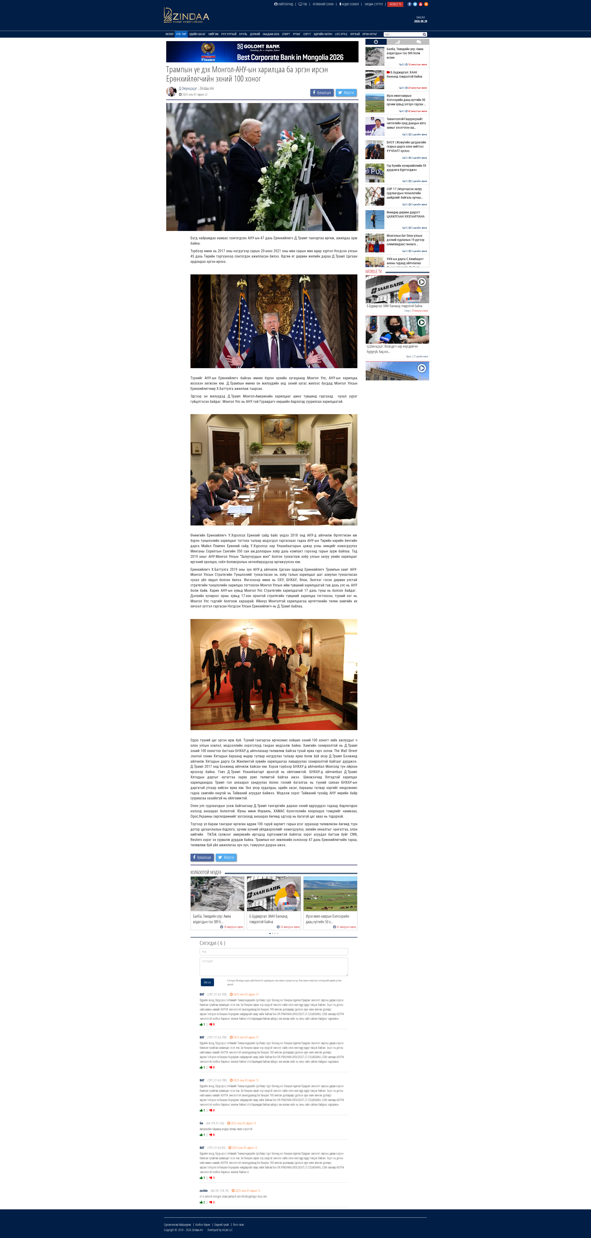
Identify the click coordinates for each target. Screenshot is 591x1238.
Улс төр (181, 34)
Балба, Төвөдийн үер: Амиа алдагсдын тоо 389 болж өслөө (407, 53)
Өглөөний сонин (323, 4)
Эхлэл (169, 34)
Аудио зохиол (350, 4)
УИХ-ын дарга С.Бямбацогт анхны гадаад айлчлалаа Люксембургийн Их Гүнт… (407, 263)
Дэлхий (255, 34)
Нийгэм (213, 34)
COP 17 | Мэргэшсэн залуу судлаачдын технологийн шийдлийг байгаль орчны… (407, 193)
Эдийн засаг (197, 34)
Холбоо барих (202, 1224)
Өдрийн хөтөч (323, 34)
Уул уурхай (228, 34)
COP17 (307, 34)
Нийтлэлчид (285, 4)
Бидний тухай (221, 1224)
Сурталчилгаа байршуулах (177, 1224)
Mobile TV (395, 4)
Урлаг (297, 34)
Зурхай (355, 34)
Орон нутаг (369, 34)
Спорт (286, 34)
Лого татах (238, 1224)
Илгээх (207, 982)
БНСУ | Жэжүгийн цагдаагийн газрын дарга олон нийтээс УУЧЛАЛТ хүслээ (407, 146)
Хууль (243, 34)
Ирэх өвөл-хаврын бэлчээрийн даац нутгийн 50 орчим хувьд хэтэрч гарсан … (407, 100)
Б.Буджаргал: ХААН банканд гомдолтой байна (407, 74)
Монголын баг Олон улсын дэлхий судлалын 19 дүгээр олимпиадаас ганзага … (407, 240)
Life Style (341, 34)
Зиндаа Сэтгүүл (374, 4)
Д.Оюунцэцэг (188, 88)
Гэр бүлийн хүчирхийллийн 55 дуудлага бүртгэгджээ (407, 168)
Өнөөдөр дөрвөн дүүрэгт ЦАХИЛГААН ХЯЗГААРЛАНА (407, 214)
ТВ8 (304, 4)
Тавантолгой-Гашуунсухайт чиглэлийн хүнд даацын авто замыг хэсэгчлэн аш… (407, 123)
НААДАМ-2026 (271, 34)
